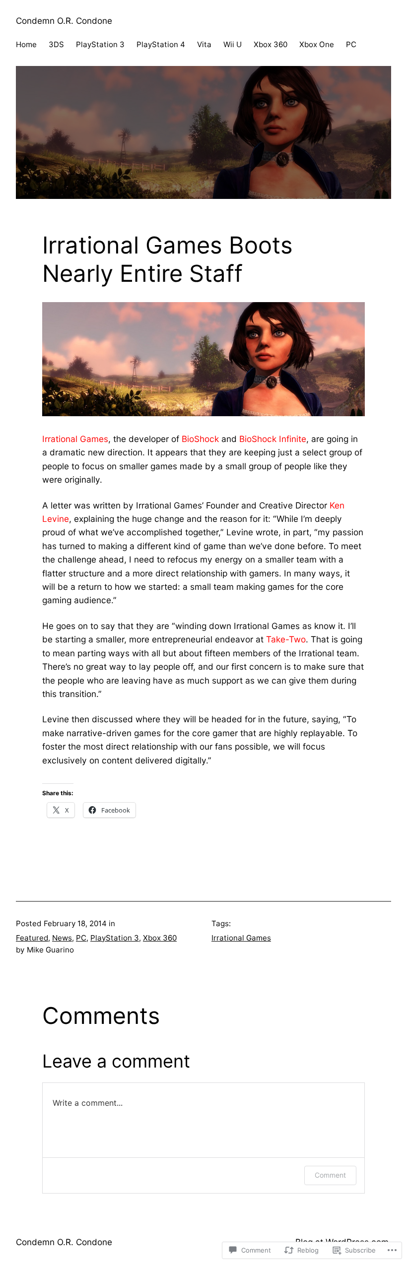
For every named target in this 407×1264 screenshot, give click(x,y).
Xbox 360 (160, 938)
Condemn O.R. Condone (64, 20)
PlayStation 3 (114, 938)
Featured (32, 938)
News (62, 938)
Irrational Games (241, 938)
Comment (330, 1175)
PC (81, 938)
